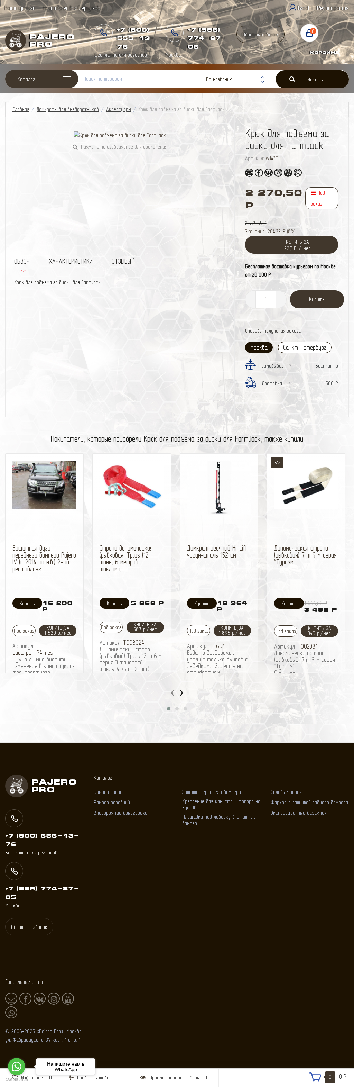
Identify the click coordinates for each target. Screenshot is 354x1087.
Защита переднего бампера (211, 792)
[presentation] (172, 691)
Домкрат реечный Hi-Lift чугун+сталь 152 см (217, 551)
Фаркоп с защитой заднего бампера (309, 802)
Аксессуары (118, 109)
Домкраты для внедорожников (68, 109)
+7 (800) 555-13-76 (136, 38)
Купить (317, 299)
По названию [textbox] (219, 79)
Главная (20, 109)
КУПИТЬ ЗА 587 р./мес (145, 627)
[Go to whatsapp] (16, 1066)
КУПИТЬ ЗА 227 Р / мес (297, 245)
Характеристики (71, 261)
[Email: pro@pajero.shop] (249, 173)
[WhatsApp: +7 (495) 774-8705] (298, 173)
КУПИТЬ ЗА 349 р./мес (319, 630)
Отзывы (123, 260)
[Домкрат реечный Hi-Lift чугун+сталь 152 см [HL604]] (219, 488)
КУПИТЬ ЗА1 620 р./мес (58, 630)
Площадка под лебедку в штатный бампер (219, 820)
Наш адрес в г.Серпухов (72, 7)
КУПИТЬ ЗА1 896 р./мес (232, 630)
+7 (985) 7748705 (207, 38)
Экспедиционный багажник (299, 813)
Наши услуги (20, 7)
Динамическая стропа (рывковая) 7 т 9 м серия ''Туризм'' (305, 555)
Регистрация (333, 7)
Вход (303, 7)
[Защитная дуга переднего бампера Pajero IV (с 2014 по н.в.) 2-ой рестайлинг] (44, 485)
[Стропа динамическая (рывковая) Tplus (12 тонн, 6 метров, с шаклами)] (132, 485)
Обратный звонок (260, 34)
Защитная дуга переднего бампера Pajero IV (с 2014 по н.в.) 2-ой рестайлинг (44, 558)
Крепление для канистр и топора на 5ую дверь (221, 804)
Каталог (26, 79)
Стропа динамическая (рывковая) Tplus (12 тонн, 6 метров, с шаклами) (126, 558)
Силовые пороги (287, 792)
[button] (169, 708)
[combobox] (232, 79)
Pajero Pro (42, 40)
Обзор (22, 261)
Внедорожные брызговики (120, 813)
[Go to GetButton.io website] (17, 1080)
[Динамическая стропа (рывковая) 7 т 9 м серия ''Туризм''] (306, 485)
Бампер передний (112, 802)
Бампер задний (109, 792)
